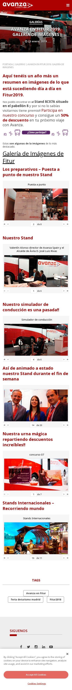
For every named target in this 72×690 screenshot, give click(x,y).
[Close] (67, 653)
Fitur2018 (55, 599)
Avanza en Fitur (36, 593)
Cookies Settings (37, 683)
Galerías (35, 22)
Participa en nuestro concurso (33, 113)
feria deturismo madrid (25, 599)
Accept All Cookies (36, 674)
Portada (8, 64)
